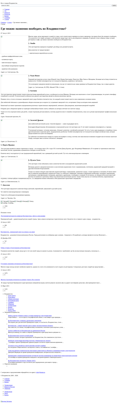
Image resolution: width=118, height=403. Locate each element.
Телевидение (12, 305)
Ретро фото (11, 297)
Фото (6, 393)
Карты (6, 395)
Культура (7, 14)
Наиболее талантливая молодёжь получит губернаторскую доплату (29, 340)
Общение (11, 304)
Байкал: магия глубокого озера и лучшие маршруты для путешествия (30, 315)
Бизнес (6, 382)
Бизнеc (6, 16)
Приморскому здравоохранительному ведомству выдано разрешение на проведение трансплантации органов (42, 355)
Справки (7, 17)
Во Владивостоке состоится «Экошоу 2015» (22, 360)
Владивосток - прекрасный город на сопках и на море (18, 232)
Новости (7, 12)
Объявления (8, 391)
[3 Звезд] (17, 201)
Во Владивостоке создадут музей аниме (20, 335)
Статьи (6, 19)
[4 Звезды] (23, 201)
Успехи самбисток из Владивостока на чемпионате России (26, 330)
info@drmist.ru (40, 372)
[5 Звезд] (30, 201)
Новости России (9, 387)
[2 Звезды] (10, 201)
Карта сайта (12, 310)
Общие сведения (13, 299)
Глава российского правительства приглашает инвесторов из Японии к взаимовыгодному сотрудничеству (41, 350)
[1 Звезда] (4, 201)
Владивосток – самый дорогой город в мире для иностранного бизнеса (30, 325)
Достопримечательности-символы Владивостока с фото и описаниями (23, 216)
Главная (6, 9)
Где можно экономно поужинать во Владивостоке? (17, 263)
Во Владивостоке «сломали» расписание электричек (24, 320)
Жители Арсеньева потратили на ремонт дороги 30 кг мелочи (20, 279)
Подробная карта (13, 300)
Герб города (12, 295)
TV (5, 11)
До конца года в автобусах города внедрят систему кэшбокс (27, 345)
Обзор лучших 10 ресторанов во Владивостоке (15, 248)
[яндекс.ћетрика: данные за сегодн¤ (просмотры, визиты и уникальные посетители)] (6, 401)
